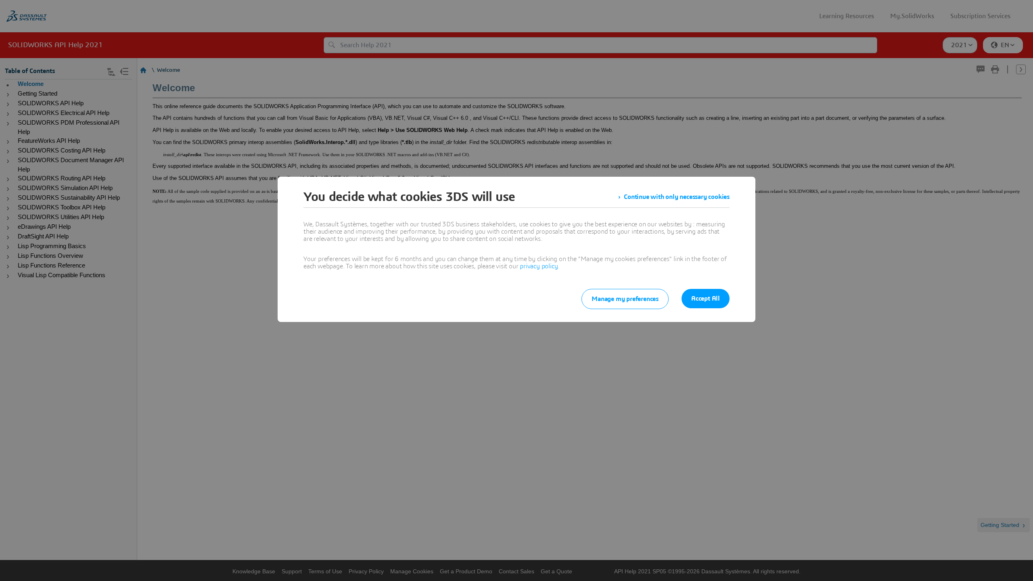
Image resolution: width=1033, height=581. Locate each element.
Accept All (705, 298)
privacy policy (539, 266)
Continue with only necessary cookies (677, 197)
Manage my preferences (625, 299)
